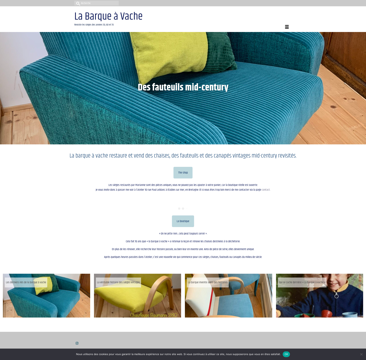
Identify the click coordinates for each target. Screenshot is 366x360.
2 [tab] (181, 142)
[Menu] (287, 27)
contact (266, 189)
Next (361, 88)
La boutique (183, 221)
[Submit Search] (77, 3)
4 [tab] (190, 142)
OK (286, 354)
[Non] (361, 354)
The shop (183, 172)
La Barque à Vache (108, 16)
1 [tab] (176, 142)
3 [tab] (185, 142)
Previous (4, 88)
